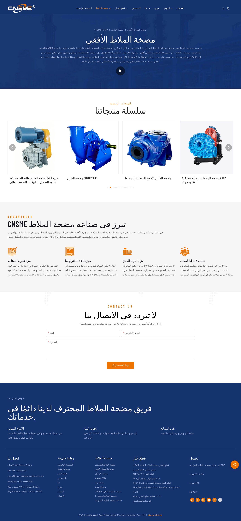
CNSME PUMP (101, 30)
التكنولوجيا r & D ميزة (78, 260)
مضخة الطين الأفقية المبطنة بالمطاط (148, 178)
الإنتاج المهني (16, 428)
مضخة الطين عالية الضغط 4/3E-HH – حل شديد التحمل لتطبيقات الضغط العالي (34, 180)
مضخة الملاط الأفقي (136, 30)
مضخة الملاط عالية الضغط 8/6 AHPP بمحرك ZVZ (204, 180)
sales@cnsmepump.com (32, 476)
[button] (108, 187)
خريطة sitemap (154, 515)
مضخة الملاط (117, 30)
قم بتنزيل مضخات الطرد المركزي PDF (207, 465)
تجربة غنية (90, 428)
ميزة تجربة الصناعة (20, 260)
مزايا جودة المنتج (133, 260)
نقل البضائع (168, 428)
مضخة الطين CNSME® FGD (82, 178)
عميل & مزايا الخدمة (192, 260)
